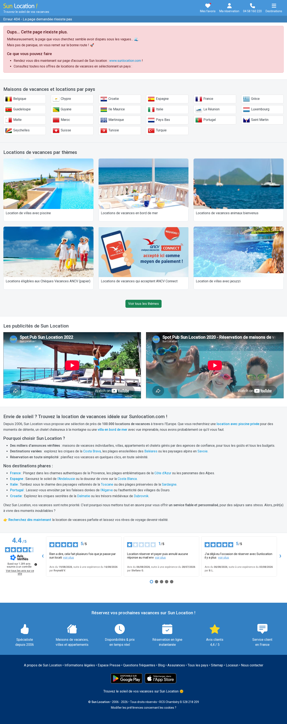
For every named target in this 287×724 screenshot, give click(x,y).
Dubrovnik (141, 496)
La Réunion (211, 109)
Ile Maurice (116, 109)
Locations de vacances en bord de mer (129, 213)
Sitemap (217, 665)
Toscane (107, 484)
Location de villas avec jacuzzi (218, 281)
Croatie (113, 99)
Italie (159, 109)
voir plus (68, 557)
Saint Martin (259, 120)
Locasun (232, 665)
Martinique (116, 120)
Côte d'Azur (162, 473)
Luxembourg (259, 109)
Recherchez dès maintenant (29, 520)
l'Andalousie (66, 479)
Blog (161, 665)
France (208, 99)
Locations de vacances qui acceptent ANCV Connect (139, 281)
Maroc (65, 120)
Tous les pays (198, 665)
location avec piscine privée (238, 424)
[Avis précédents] (43, 556)
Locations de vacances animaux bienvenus (227, 213)
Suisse (65, 130)
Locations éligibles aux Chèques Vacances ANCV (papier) (48, 281)
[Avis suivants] (280, 556)
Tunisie (113, 130)
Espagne (162, 99)
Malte (17, 120)
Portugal (209, 120)
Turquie (161, 130)
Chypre (65, 99)
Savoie (202, 451)
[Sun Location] (20, 6)
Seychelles (21, 130)
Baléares (150, 451)
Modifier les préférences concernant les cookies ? (143, 707)
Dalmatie (83, 496)
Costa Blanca (127, 479)
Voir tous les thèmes (143, 304)
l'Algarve (106, 490)
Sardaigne (169, 484)
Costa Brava (92, 451)
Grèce (255, 99)
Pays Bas (162, 120)
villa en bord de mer (112, 430)
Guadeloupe (21, 109)
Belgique (19, 99)
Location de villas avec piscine (28, 213)
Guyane (65, 109)
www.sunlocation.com (125, 61)
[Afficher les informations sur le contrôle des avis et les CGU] (35, 564)
